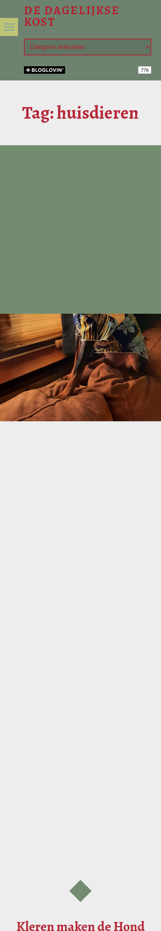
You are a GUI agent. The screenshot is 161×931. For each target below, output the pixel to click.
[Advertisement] (80, 229)
